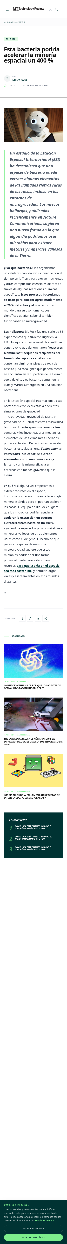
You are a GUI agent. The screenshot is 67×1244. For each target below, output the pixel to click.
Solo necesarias (33, 1228)
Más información (44, 1220)
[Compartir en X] (30, 618)
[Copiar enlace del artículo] (45, 618)
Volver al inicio (16, 22)
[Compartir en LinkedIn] (38, 618)
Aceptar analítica (33, 1237)
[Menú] (7, 9)
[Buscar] (56, 9)
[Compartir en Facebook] (22, 618)
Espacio (11, 39)
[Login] (50, 9)
